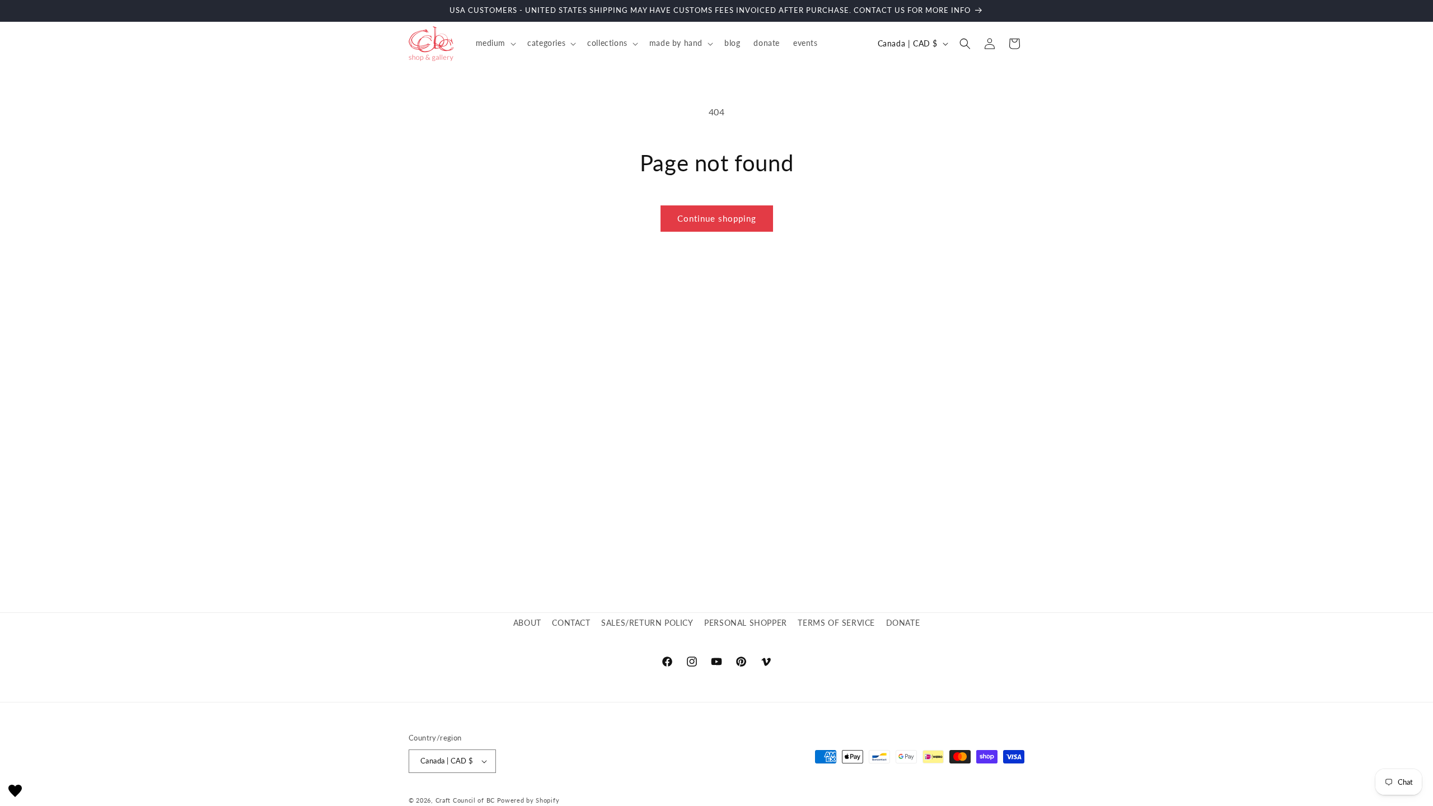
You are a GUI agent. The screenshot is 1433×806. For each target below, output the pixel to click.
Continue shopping (716, 218)
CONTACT (571, 622)
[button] (495, 43)
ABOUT (527, 622)
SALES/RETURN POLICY (647, 622)
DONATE (903, 622)
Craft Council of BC (465, 800)
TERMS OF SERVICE (836, 622)
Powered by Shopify (528, 800)
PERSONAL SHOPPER (745, 622)
